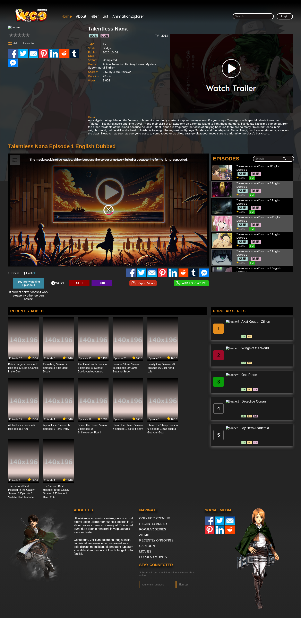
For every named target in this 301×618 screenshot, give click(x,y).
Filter (95, 16)
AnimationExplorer (128, 16)
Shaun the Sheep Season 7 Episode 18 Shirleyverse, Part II (93, 429)
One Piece (249, 375)
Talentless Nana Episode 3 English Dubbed (258, 202)
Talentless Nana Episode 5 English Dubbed (258, 236)
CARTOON (147, 546)
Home (66, 16)
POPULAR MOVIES (153, 557)
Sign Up (183, 584)
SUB (79, 283)
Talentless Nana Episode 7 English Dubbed (258, 270)
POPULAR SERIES (152, 529)
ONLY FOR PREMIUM (154, 518)
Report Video (146, 283)
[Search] (284, 159)
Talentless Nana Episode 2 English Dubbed (258, 185)
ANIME (144, 535)
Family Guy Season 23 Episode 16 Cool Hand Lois (161, 368)
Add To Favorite (23, 43)
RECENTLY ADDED (153, 524)
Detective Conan (253, 401)
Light (30, 273)
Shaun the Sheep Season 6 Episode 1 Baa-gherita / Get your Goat (162, 429)
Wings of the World (255, 348)
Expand (15, 273)
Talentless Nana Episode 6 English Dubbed (258, 253)
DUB (101, 283)
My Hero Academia (255, 428)
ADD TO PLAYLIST (194, 283)
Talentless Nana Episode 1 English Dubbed (258, 168)
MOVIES (145, 551)
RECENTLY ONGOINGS (156, 540)
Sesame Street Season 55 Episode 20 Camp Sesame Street (126, 368)
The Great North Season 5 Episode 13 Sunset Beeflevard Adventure (92, 368)
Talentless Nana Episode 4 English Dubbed (259, 219)
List (105, 16)
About (81, 16)
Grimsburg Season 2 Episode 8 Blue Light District (55, 368)
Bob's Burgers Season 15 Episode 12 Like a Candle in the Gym (23, 368)
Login (284, 16)
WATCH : (61, 283)
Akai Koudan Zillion (255, 321)
